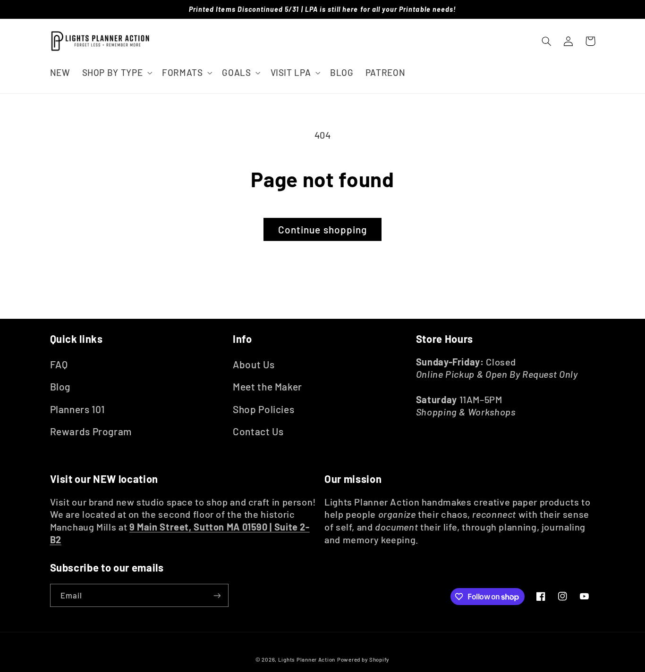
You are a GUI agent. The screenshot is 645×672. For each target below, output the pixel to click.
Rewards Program (91, 431)
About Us (253, 364)
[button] (116, 72)
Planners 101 (77, 409)
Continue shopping (322, 229)
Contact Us (258, 431)
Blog (60, 386)
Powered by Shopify (363, 659)
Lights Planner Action (306, 659)
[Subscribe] (217, 595)
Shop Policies (263, 409)
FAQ (59, 364)
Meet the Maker (267, 386)
